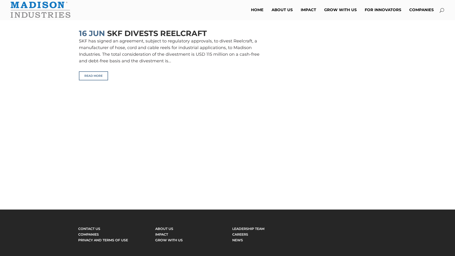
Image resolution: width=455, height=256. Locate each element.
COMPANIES (88, 234)
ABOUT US (164, 229)
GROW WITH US (169, 240)
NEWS (237, 240)
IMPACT (161, 234)
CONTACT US (89, 229)
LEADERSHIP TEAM (248, 229)
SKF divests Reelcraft (157, 33)
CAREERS (240, 234)
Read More (93, 76)
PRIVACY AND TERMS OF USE (103, 240)
